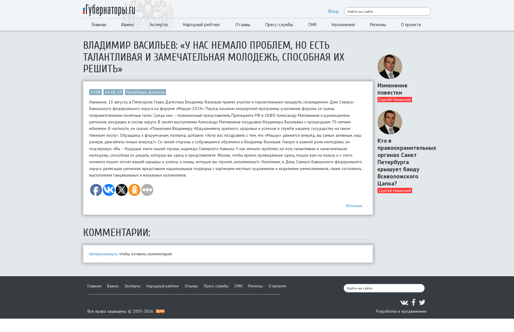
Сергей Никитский (395, 99)
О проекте (411, 24)
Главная (99, 24)
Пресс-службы (279, 24)
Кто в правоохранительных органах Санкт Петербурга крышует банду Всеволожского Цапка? (402, 162)
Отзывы (242, 24)
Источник (354, 205)
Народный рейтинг (201, 24)
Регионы (378, 24)
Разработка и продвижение (401, 311)
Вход (333, 11)
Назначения (343, 24)
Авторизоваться (103, 254)
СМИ (312, 24)
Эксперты (158, 24)
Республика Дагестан (145, 92)
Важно (127, 24)
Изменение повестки (392, 89)
